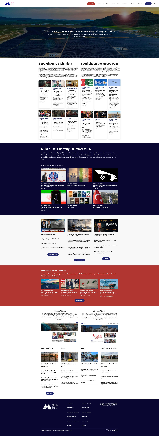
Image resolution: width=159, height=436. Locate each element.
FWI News (69, 118)
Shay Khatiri (111, 134)
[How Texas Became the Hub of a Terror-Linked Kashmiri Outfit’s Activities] (45, 113)
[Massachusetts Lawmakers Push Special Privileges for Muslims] (72, 83)
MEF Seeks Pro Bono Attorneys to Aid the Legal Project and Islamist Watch (78, 235)
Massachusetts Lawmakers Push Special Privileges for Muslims (72, 92)
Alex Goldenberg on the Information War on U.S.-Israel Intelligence (105, 240)
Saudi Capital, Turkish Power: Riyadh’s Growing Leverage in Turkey (79, 31)
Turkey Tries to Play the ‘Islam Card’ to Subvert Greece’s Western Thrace (89, 364)
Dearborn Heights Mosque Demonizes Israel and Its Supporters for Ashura (72, 122)
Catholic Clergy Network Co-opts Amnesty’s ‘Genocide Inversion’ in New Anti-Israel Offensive (49, 379)
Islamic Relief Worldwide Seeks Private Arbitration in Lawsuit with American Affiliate (109, 383)
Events (118, 3)
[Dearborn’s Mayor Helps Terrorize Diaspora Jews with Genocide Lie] (58, 83)
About (139, 3)
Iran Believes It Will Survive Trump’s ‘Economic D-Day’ (69, 293)
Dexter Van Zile (56, 105)
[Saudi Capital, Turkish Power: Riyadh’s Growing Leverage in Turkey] (50, 284)
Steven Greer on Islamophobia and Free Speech (109, 377)
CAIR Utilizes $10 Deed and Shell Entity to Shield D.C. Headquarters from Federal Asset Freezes (79, 248)
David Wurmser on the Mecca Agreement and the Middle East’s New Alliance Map (105, 235)
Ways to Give (84, 416)
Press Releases (79, 260)
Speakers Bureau (85, 407)
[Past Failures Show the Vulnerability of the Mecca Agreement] (89, 284)
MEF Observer (79, 300)
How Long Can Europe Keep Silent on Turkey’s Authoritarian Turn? (89, 370)
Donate (148, 3)
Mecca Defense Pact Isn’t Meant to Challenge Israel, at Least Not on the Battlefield (113, 92)
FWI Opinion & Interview (72, 88)
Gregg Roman (97, 99)
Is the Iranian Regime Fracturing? (48, 234)
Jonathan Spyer (84, 105)
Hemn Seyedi (89, 295)
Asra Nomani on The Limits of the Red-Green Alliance (108, 371)
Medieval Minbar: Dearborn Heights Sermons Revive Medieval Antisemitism (109, 365)
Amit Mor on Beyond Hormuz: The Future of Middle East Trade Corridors (106, 246)
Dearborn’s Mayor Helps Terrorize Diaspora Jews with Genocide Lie (58, 93)
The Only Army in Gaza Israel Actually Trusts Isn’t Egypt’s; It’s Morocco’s (69, 377)
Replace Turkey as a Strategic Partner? (101, 207)
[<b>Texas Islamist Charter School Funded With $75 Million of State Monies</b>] (58, 113)
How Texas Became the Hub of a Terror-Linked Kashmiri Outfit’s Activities (45, 123)
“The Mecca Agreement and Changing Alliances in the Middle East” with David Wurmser (100, 123)
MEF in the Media (53, 254)
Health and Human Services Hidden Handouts (44, 92)
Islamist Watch (60, 311)
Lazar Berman (111, 108)
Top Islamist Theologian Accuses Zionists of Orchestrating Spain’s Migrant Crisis (48, 365)
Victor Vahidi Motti (109, 296)
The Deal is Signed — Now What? (48, 243)
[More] (107, 3)
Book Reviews (70, 207)
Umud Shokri (82, 36)
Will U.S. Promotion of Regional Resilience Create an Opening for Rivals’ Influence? (109, 294)
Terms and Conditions (86, 412)
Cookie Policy (85, 421)
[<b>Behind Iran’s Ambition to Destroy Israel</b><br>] (79, 175)
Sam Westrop (46, 137)
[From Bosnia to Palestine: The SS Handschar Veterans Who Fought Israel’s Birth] (105, 175)
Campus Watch (99, 311)
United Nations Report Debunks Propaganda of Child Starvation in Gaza (68, 365)
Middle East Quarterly (46, 183)
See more (49, 393)
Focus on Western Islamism (73, 421)
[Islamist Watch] (59, 331)
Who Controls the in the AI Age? (88, 375)
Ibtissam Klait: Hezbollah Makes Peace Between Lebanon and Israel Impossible (104, 252)
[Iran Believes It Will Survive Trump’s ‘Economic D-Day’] (70, 284)
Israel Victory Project (71, 416)
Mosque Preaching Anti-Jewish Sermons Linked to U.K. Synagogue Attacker (49, 372)
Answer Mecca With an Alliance (100, 90)
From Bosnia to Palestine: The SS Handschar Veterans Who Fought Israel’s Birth (105, 186)
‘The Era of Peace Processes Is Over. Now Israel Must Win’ (52, 248)
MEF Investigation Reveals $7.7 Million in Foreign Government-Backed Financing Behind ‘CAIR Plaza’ (79, 253)
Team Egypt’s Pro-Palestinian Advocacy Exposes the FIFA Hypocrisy (69, 382)
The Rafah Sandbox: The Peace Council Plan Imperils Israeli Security (69, 371)
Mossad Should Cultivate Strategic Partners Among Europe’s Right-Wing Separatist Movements (49, 386)
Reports (41, 88)
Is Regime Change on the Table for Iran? (50, 239)
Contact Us (84, 425)
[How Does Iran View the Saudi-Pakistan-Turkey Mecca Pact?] (114, 114)
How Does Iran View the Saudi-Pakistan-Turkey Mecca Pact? (114, 123)
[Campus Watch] (99, 332)
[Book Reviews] (79, 197)
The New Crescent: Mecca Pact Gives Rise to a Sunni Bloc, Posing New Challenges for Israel (87, 92)
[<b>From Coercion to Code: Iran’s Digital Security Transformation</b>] (53, 197)
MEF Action (69, 425)
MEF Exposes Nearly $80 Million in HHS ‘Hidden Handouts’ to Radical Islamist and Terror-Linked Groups (79, 241)
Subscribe (91, 3)
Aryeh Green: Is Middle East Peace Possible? (88, 381)
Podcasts (97, 119)
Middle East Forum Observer (79, 28)
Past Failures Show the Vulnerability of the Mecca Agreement (89, 293)
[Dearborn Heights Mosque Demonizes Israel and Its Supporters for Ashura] (72, 113)
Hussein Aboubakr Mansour (86, 137)
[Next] (156, 33)
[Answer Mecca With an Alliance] (100, 82)
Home (100, 3)
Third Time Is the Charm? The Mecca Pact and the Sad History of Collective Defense (86, 124)
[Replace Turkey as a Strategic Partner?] (105, 197)
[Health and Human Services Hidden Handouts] (45, 83)
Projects (105, 3)
